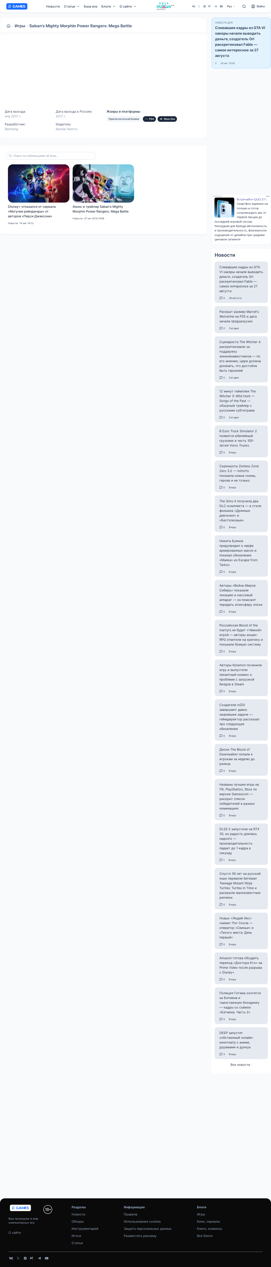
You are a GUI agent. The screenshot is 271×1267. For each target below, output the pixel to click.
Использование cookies (142, 1221)
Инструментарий (85, 1229)
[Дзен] (205, 6)
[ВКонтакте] (193, 6)
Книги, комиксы (209, 1229)
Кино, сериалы (208, 1221)
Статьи (77, 1243)
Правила (130, 1214)
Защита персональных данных (148, 1229)
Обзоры (78, 1221)
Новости (53, 6)
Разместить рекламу (140, 1236)
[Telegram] (216, 6)
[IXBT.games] (9, 26)
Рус (229, 6)
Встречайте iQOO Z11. (252, 199)
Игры (20, 25)
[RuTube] (210, 6)
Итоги (76, 1236)
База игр (90, 6)
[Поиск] (244, 6)
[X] (199, 6)
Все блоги (204, 1236)
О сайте (15, 1233)
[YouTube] (221, 6)
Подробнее (113, 80)
